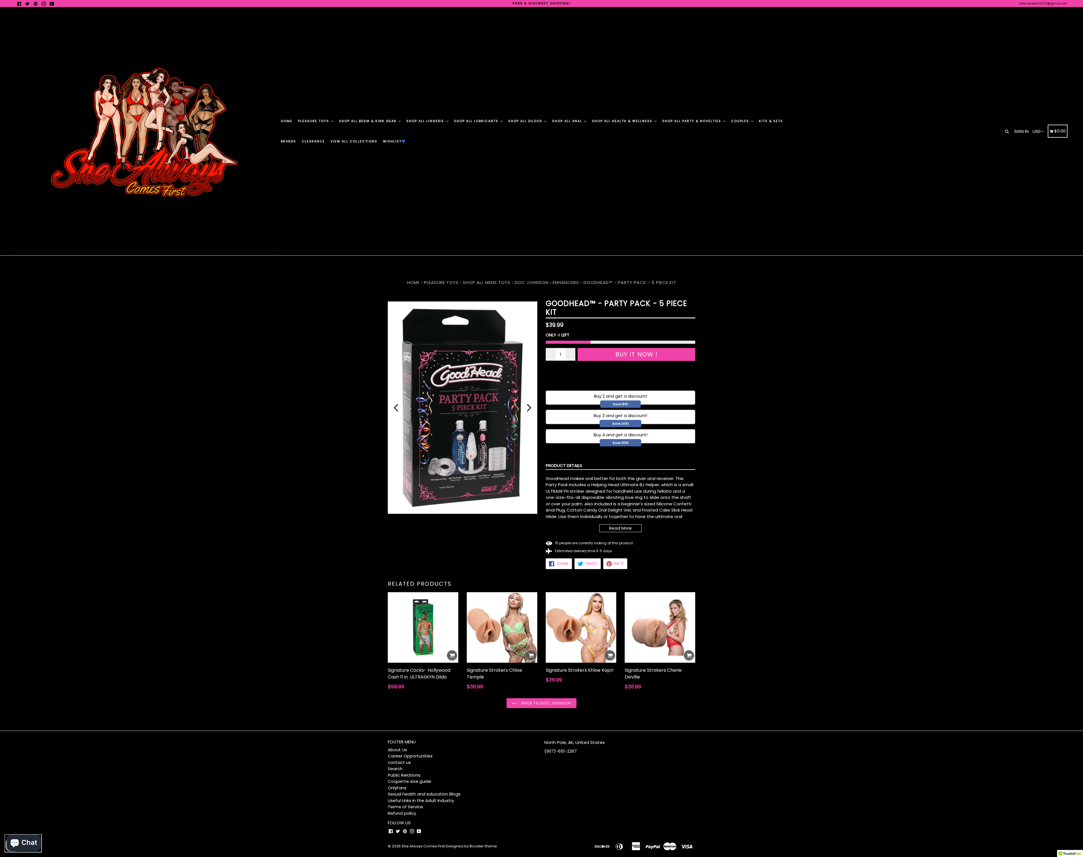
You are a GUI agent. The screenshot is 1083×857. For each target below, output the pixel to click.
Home (286, 121)
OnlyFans (397, 788)
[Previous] (396, 408)
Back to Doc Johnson (545, 703)
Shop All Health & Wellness (623, 121)
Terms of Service (405, 807)
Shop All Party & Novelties (692, 121)
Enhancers (566, 282)
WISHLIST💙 (394, 141)
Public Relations (404, 775)
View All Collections (354, 141)
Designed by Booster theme (471, 846)
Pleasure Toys (314, 121)
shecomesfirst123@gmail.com (1043, 3)
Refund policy (402, 813)
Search (395, 769)
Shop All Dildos (526, 121)
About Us (397, 750)
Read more (620, 528)
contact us (399, 762)
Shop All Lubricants (477, 121)
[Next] (529, 408)
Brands (288, 141)
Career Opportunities (410, 756)
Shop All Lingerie (426, 121)
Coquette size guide (409, 781)
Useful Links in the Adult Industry (421, 800)
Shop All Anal (568, 121)
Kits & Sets (771, 121)
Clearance (313, 141)
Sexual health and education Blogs (424, 794)
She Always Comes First (423, 846)
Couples (740, 121)
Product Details (564, 465)
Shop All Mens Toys (487, 282)
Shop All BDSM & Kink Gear (368, 121)
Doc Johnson (532, 282)
